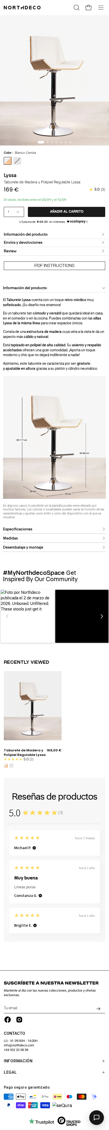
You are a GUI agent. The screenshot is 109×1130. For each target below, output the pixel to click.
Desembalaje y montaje (23, 547)
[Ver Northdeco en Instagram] (19, 1019)
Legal (10, 1072)
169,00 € (54, 750)
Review (10, 251)
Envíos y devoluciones (23, 242)
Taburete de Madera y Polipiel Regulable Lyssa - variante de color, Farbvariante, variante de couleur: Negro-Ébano (11, 766)
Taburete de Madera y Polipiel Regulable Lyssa (25, 752)
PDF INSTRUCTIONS (54, 265)
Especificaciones (17, 529)
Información (18, 1061)
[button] (7, 616)
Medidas (10, 538)
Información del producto (26, 234)
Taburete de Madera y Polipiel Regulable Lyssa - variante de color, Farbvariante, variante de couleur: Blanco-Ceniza (6, 766)
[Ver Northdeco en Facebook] (7, 1019)
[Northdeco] (23, 7)
